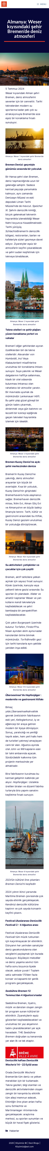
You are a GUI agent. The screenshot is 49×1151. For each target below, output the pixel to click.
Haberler (14, 1130)
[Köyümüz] (4, 4)
